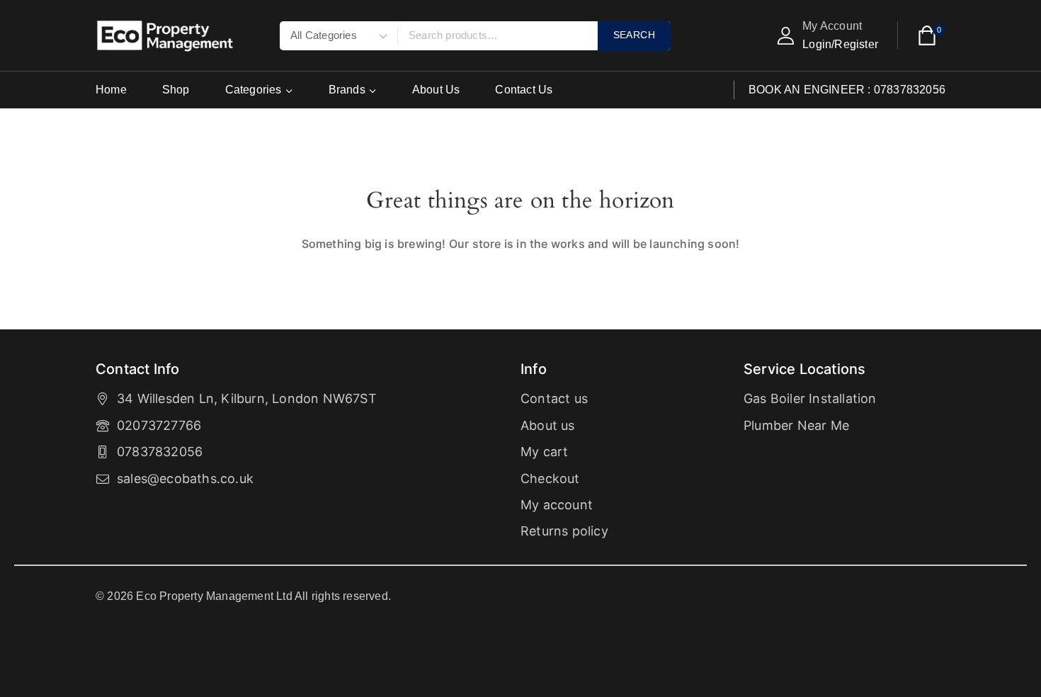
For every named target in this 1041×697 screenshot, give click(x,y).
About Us (436, 90)
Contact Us (523, 90)
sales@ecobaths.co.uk (185, 478)
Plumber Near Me (796, 425)
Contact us (554, 398)
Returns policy (564, 530)
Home (111, 90)
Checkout (550, 478)
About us (547, 425)
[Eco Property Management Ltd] (166, 35)
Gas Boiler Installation (810, 398)
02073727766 (159, 425)
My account (556, 504)
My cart (544, 451)
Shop (176, 90)
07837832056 (160, 451)
